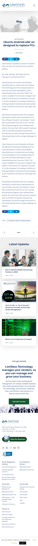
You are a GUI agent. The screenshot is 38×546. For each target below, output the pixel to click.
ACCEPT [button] (22, 543)
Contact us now (19, 402)
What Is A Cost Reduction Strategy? (18, 339)
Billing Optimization (25, 467)
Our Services (6, 484)
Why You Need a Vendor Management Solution (9, 478)
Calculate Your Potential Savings (27, 488)
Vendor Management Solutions (8, 463)
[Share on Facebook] (5, 59)
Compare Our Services (8, 504)
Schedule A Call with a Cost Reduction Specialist (8, 519)
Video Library (23, 497)
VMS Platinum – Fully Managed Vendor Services (8, 499)
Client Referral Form (8, 527)
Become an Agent (7, 514)
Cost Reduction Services (25, 463)
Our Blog (22, 503)
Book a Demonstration (8, 524)
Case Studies (23, 494)
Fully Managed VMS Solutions (7, 471)
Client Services (6, 512)
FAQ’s (21, 500)
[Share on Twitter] (11, 59)
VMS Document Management (6, 488)
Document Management (9, 467)
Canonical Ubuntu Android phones (19, 220)
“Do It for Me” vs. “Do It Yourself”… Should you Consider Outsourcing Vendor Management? (17, 307)
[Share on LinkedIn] (17, 59)
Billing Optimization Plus (27, 470)
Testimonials (23, 492)
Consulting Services (8, 474)
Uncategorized (19, 39)
